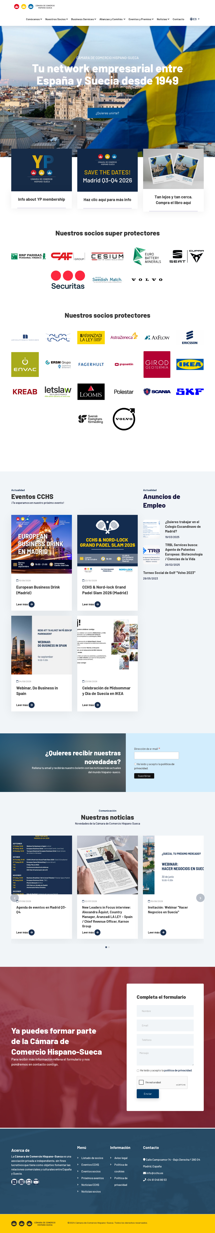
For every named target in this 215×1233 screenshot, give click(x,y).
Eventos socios (90, 1171)
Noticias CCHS (90, 1184)
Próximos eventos (92, 1178)
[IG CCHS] (21, 1182)
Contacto (178, 19)
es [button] (195, 19)
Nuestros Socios (55, 19)
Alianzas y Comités (111, 19)
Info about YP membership (41, 199)
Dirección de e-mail (147, 748)
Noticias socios (91, 1191)
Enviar (148, 1093)
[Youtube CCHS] (36, 1182)
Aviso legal (120, 1157)
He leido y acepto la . (166, 1070)
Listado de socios (92, 1157)
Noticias (162, 19)
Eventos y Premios (140, 19)
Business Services (82, 19)
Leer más (22, 604)
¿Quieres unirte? (107, 113)
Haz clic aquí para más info (107, 199)
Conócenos (33, 19)
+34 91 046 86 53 (156, 1179)
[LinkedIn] (29, 1182)
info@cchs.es (154, 1173)
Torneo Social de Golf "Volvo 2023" (169, 573)
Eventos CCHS (90, 1164)
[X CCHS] (14, 1182)
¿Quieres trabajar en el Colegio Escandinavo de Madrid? (183, 526)
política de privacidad (178, 1070)
